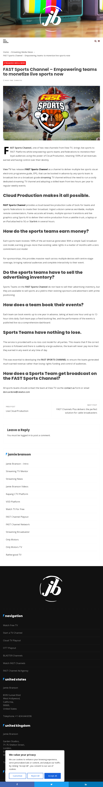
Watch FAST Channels (14, 663)
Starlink (33, 221)
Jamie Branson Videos (17, 486)
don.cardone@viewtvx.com (16, 391)
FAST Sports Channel (14, 205)
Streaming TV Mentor (17, 471)
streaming (46, 177)
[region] (34, 766)
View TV (7, 169)
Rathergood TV (14, 554)
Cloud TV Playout (12, 640)
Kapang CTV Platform (17, 494)
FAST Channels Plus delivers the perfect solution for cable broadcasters (76, 411)
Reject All (35, 776)
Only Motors (12, 539)
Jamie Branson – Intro (17, 463)
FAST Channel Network (18, 524)
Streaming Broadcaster (18, 531)
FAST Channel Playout (17, 516)
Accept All (52, 776)
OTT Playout (9, 647)
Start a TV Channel (12, 632)
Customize (17, 776)
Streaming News (14, 478)
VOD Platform (13, 501)
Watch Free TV (10, 625)
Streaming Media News (14, 63)
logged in (25, 435)
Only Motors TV (14, 547)
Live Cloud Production (17, 411)
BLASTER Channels (13, 655)
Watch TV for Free (15, 509)
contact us (69, 387)
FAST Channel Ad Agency (15, 670)
